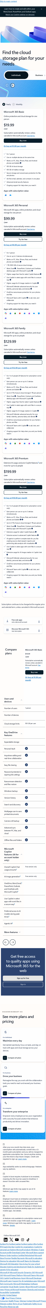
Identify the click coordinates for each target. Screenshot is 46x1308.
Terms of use (17, 1303)
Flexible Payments (18, 1258)
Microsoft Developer (34, 1278)
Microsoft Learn (6, 1281)
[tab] (6, 104)
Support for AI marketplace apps (24, 1281)
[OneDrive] (10, 195)
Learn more (22, 1159)
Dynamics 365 (29, 1272)
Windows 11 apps (37, 1249)
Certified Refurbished (26, 1255)
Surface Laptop (15, 1244)
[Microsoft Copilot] (6, 313)
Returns (3, 1255)
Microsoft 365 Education (9, 1264)
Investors (23, 1289)
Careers (22, 1286)
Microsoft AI (4, 1272)
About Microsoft (31, 1286)
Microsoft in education (33, 1258)
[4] (4, 1185)
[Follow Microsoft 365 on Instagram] (22, 1240)
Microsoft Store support (35, 1252)
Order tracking (11, 1255)
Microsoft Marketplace (21, 1284)
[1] (4, 1144)
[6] (4, 1215)
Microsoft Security (16, 1272)
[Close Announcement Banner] (41, 9)
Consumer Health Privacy (9, 1301)
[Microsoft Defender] (39, 313)
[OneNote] (29, 313)
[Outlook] (6, 195)
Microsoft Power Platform (13, 1275)
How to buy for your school (29, 1264)
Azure (23, 1278)
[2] (4, 1163)
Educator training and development (13, 1266)
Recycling (3, 1306)
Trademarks (27, 1303)
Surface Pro (4, 1244)
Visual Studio (14, 1286)
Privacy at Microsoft (11, 1289)
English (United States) (8, 1295)
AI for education (12, 1269)
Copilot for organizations (24, 1247)
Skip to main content (8, 1)
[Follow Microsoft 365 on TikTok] (28, 1240)
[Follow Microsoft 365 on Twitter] (11, 1240)
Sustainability (15, 1292)
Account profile (6, 1252)
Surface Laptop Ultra (29, 1244)
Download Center (18, 1252)
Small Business (15, 1278)
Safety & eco (37, 1303)
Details (12, 1225)
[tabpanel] (23, 353)
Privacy (43, 1301)
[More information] (20, 163)
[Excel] (15, 313)
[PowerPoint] (20, 313)
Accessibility (4, 1292)
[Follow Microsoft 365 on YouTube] (17, 1240)
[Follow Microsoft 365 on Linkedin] (6, 1240)
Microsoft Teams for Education (28, 1261)
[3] (4, 1173)
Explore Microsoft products (20, 1249)
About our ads (13, 1306)
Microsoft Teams (29, 1275)
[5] (4, 1195)
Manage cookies (6, 1303)
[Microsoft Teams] (6, 318)
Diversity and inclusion (35, 1289)
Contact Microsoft (33, 1301)
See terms (31, 135)
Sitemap (23, 1301)
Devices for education (8, 1261)
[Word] (10, 313)
